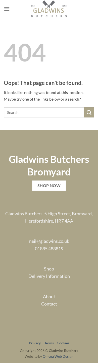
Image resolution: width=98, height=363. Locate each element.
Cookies (63, 343)
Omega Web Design (58, 356)
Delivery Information (49, 276)
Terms (50, 343)
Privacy (36, 343)
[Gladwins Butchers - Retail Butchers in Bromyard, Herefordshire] (49, 9)
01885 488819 (49, 248)
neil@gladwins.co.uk (49, 241)
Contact (49, 304)
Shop (49, 268)
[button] (7, 9)
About (49, 296)
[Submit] (89, 112)
